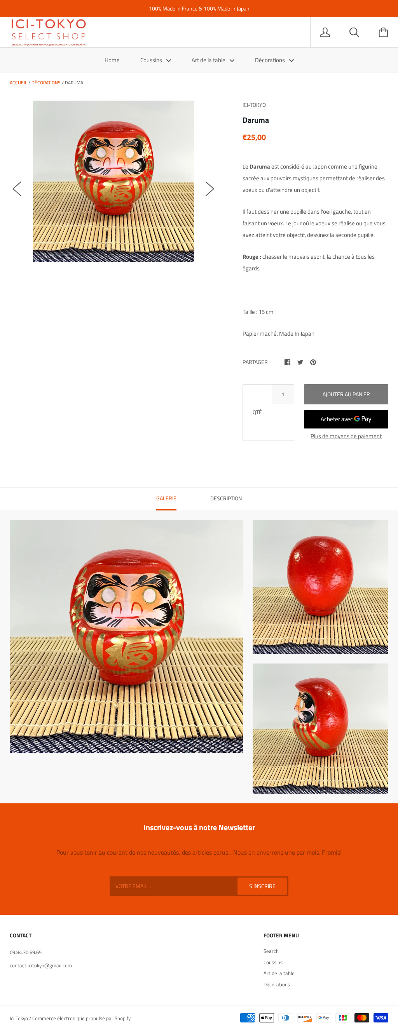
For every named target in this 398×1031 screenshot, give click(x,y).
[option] (113, 181)
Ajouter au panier (346, 394)
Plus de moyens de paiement (346, 436)
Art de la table (209, 60)
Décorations (270, 60)
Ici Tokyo (19, 1018)
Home (112, 60)
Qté (257, 412)
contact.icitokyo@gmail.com (41, 965)
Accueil (18, 82)
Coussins (151, 60)
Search (271, 951)
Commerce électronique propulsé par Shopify (81, 1018)
